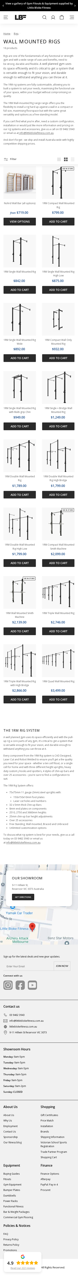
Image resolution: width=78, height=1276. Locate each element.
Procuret (45, 1190)
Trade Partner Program (54, 1152)
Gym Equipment (12, 1184)
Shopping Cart (49, 1157)
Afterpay (45, 1179)
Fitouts (7, 1179)
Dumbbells (9, 1195)
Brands (45, 1131)
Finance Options (50, 1173)
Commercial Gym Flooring (18, 1217)
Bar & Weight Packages (16, 1212)
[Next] (74, 5)
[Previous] (3, 5)
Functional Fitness (13, 1206)
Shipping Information (52, 1137)
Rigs (16, 33)
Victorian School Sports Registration (54, 1144)
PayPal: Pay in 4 (49, 1184)
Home (6, 33)
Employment (10, 1126)
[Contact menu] (72, 17)
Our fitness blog (12, 1142)
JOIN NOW (62, 966)
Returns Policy (11, 1244)
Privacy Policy (11, 1239)
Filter (13, 159)
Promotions (10, 1250)
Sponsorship (10, 1137)
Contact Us (9, 1131)
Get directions (23, 897)
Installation (47, 1126)
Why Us (7, 1120)
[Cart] (61, 17)
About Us (8, 1115)
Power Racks (10, 1201)
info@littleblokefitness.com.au (36, 133)
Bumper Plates (11, 1190)
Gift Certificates (49, 1115)
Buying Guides (11, 1173)
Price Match (47, 1120)
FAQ (5, 1234)
